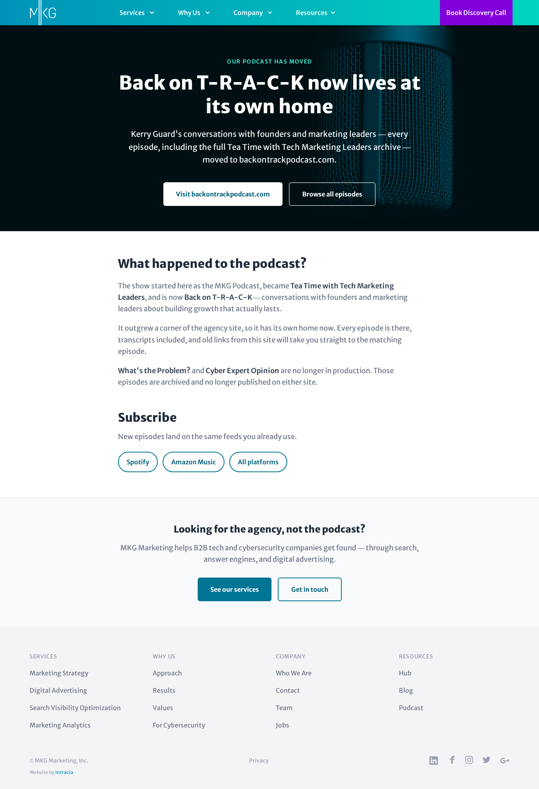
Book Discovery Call (476, 13)
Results (164, 690)
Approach (167, 673)
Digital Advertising (58, 690)
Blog (406, 690)
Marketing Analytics (60, 725)
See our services (234, 589)
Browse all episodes (332, 194)
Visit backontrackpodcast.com (223, 194)
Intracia (64, 772)
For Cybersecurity (179, 725)
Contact (288, 690)
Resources (312, 13)
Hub (405, 673)
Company (248, 13)
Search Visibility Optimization (75, 708)
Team (284, 708)
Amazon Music (193, 462)
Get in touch (309, 589)
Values (163, 708)
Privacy (259, 760)
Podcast (411, 708)
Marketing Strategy (59, 673)
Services (132, 13)
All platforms (258, 462)
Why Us (189, 13)
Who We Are (294, 673)
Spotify (138, 462)
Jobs (282, 725)
